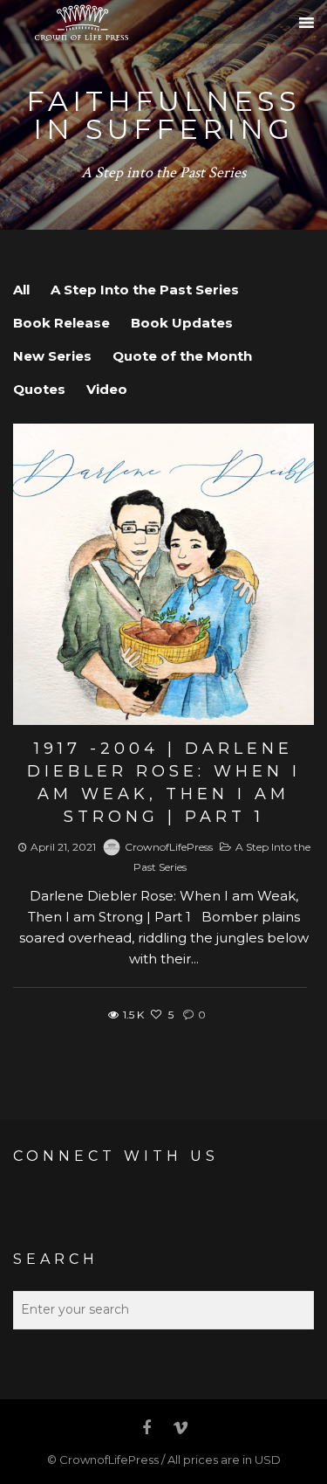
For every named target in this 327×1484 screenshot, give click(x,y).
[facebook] (147, 1428)
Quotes (39, 389)
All (21, 289)
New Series (52, 356)
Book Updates (182, 322)
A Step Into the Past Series (145, 289)
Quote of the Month (182, 356)
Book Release (61, 322)
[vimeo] (180, 1428)
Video (106, 389)
